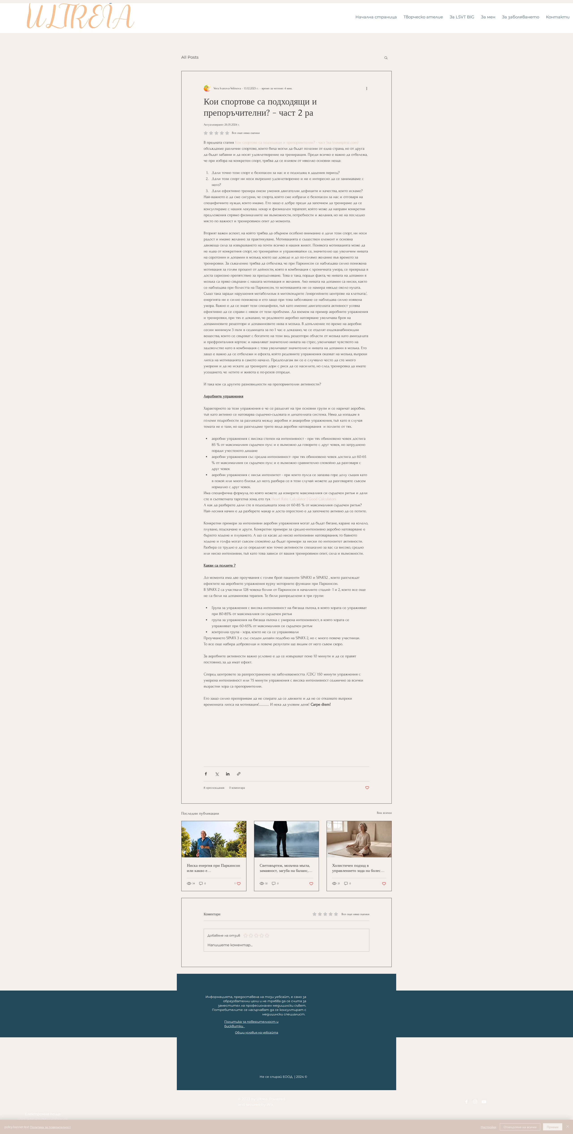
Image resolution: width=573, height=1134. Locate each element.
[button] (386, 57)
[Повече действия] (366, 88)
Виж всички (384, 812)
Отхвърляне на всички (520, 1127)
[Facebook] (466, 1101)
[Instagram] (475, 1101)
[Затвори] (567, 1126)
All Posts (190, 57)
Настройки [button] (488, 1127)
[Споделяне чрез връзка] (239, 774)
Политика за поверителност (50, 1127)
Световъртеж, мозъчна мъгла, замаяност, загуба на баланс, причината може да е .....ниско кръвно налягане (286, 868)
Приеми (552, 1127)
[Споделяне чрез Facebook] (206, 774)
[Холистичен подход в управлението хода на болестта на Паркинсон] (359, 839)
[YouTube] (484, 1101)
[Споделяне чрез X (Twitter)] (217, 774)
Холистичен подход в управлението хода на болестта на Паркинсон (359, 868)
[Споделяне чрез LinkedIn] (228, 774)
